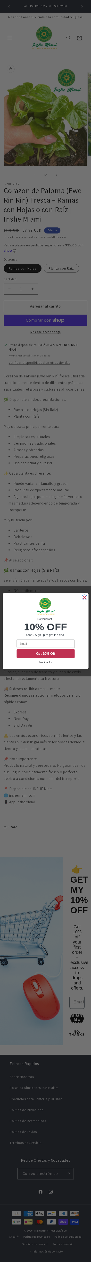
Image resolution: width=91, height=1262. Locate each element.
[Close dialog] (84, 597)
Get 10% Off (45, 653)
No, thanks (45, 662)
